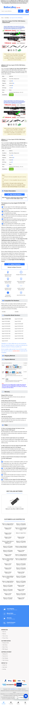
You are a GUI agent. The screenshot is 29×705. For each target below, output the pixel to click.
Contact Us (4, 665)
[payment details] (14, 388)
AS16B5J (16, 311)
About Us (4, 631)
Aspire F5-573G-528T (19, 323)
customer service (16, 350)
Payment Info (5, 656)
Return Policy (5, 647)
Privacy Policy (5, 638)
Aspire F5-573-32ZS (19, 318)
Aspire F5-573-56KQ (6, 321)
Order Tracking (5, 660)
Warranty (4, 633)
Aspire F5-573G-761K (6, 336)
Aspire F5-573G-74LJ (19, 333)
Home (2, 17)
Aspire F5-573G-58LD (6, 328)
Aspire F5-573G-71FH (19, 328)
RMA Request (5, 649)
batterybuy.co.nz (14, 689)
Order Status (4, 644)
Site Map (4, 669)
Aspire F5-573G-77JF (6, 338)
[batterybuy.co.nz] (14, 8)
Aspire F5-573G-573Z (19, 326)
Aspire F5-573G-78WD (19, 338)
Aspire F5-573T (5, 340)
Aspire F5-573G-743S (6, 333)
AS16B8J (4, 311)
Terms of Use (5, 635)
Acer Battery (7, 17)
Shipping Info (5, 653)
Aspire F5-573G (18, 321)
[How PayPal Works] (21, 685)
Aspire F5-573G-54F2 (6, 326)
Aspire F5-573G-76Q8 (19, 336)
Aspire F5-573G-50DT (6, 323)
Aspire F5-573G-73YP (19, 331)
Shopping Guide (5, 642)
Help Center (4, 667)
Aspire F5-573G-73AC (6, 331)
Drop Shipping (5, 658)
